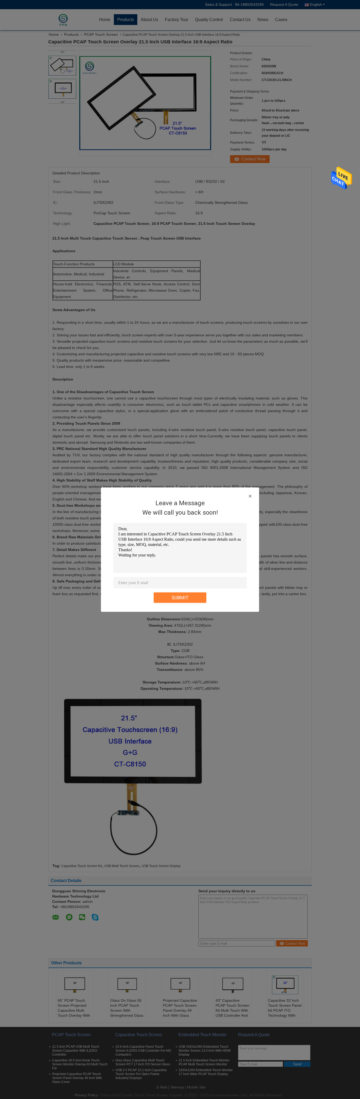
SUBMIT (180, 597)
